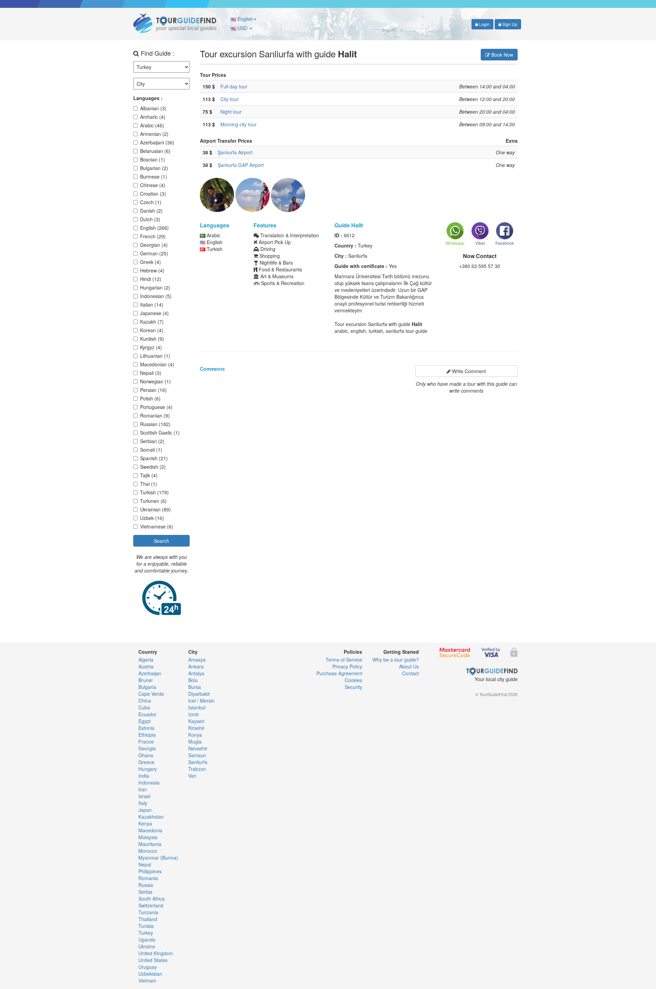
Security (353, 686)
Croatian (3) (153, 193)
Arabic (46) (152, 125)
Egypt (144, 721)
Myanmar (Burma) (158, 857)
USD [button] (242, 28)
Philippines (150, 871)
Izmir (193, 714)
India (143, 775)
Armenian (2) (154, 133)
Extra (512, 140)
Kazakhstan (151, 816)
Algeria (145, 659)
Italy (142, 803)
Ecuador (147, 714)
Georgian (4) (154, 244)
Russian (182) (155, 424)
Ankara (196, 666)
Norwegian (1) (155, 381)
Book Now (501, 54)
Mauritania (149, 843)
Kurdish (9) (152, 338)
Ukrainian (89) (155, 509)
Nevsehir (197, 748)
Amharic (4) (152, 116)
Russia (145, 884)
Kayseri (196, 721)
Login (484, 24)
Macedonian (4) (157, 364)
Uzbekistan (150, 973)
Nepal (144, 864)
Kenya (145, 823)
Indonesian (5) (156, 296)
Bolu (193, 680)
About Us (409, 666)
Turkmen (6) (153, 500)
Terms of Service (344, 659)
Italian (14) (151, 304)
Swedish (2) (153, 466)
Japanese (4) (154, 313)
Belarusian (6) (155, 150)
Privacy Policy (347, 666)
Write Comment (468, 371)
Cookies (353, 680)
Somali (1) (151, 449)
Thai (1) (148, 483)
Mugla (195, 741)
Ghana (145, 755)
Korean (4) (151, 330)
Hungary (147, 768)
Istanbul (196, 707)
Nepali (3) (150, 372)
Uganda (146, 939)
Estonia (146, 727)
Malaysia (148, 837)
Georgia (147, 748)
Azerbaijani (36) (157, 142)
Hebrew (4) (152, 270)
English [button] (244, 18)
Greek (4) (150, 261)
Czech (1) (150, 202)
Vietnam (147, 980)
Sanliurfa (197, 762)
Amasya (197, 659)
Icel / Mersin (201, 700)
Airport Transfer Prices (226, 140)
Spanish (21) (154, 458)
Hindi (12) (150, 278)
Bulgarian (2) (154, 168)
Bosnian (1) (152, 159)
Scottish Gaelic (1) (160, 432)
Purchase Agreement (339, 673)
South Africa (151, 898)
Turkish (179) (154, 492)
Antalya (196, 673)
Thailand (147, 919)
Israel (144, 796)
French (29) (153, 236)
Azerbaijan (149, 673)
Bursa (194, 686)
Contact (410, 673)
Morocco (147, 850)
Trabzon (197, 768)
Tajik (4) (149, 475)
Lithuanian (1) (155, 355)
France (146, 741)
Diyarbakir (199, 693)
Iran (142, 789)
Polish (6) (150, 398)
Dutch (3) (150, 219)
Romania (148, 878)
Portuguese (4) (156, 407)
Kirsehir (196, 727)
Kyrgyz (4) (151, 347)
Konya (195, 734)
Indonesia (149, 782)
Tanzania (148, 912)
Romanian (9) (155, 415)
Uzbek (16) (152, 517)
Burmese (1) (153, 176)
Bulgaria (147, 686)
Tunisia (146, 925)
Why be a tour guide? (395, 659)
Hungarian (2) (155, 287)
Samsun (197, 755)
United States (152, 960)
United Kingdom (155, 953)
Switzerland (150, 905)
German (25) (154, 253)
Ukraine (146, 946)
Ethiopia (147, 734)
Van (192, 775)
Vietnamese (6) (156, 526)
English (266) (154, 227)
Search (161, 540)
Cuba (144, 707)
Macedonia (150, 830)
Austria (145, 666)
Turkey (145, 932)
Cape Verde (151, 693)
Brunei (145, 680)
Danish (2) (151, 210)
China (144, 700)
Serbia (145, 891)
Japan (145, 809)
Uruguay (147, 966)
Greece (146, 762)
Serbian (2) (152, 441)
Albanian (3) (153, 108)
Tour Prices (213, 74)
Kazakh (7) (152, 321)
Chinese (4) (152, 185)
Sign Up (509, 24)
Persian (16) (153, 389)
